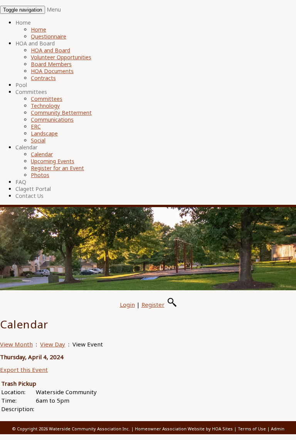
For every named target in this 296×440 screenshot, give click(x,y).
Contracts (43, 78)
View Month (16, 344)
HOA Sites (222, 429)
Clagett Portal (33, 188)
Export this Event (24, 369)
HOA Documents (52, 71)
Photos (40, 175)
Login (127, 304)
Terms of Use (252, 429)
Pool (21, 85)
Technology (45, 105)
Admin (277, 429)
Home (23, 22)
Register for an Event (57, 168)
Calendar (26, 147)
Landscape (44, 133)
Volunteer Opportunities (61, 57)
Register (153, 304)
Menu (54, 9)
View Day (52, 344)
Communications (52, 119)
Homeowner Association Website (170, 429)
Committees (31, 91)
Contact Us (29, 195)
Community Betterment (61, 112)
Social (38, 140)
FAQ (20, 182)
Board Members (51, 64)
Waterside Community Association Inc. (89, 429)
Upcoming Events (52, 161)
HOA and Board (35, 43)
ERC (36, 126)
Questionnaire (48, 36)
